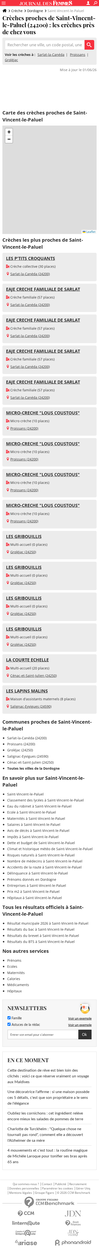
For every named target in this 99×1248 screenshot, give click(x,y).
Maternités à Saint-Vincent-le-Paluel (36, 818)
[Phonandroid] (73, 1243)
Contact (47, 1184)
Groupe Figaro (44, 1193)
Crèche (17, 10)
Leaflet (90, 232)
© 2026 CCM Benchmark (73, 1193)
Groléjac (11, 60)
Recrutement (78, 1184)
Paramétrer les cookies (57, 1188)
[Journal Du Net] (73, 1214)
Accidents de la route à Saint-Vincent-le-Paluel (44, 867)
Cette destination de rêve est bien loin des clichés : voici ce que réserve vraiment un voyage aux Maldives (48, 1076)
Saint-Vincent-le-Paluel (25, 794)
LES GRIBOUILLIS (24, 536)
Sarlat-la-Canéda (50, 54)
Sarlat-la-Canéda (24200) (30, 274)
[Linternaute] (26, 1223)
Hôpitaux (14, 991)
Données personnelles (24, 1188)
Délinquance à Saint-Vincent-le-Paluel (37, 873)
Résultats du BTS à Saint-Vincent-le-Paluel (41, 941)
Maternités (16, 972)
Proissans (77, 54)
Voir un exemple (80, 1018)
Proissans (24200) (24, 428)
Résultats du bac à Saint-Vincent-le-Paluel (40, 929)
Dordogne (35, 10)
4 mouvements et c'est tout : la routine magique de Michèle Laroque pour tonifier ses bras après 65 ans (47, 1156)
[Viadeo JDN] (73, 1233)
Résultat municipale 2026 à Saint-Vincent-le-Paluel (47, 923)
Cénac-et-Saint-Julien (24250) (33, 675)
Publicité (60, 1184)
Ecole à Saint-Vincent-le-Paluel (31, 812)
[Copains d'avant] (26, 1233)
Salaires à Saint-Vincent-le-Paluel (33, 824)
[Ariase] (26, 1242)
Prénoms (14, 960)
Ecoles (12, 966)
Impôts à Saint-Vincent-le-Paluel (33, 836)
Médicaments (18, 984)
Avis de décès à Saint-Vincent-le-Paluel (38, 830)
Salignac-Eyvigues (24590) (30, 706)
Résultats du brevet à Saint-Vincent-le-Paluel (43, 935)
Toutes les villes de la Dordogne (33, 768)
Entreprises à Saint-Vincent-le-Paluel (36, 885)
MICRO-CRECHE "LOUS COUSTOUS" (43, 413)
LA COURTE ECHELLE (27, 660)
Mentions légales (20, 1193)
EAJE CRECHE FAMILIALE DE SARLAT (43, 289)
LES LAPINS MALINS (27, 691)
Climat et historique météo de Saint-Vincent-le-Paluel (50, 849)
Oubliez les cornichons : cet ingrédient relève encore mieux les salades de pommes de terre (45, 1116)
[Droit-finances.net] (73, 1223)
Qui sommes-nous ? (26, 1184)
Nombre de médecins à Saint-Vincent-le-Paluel (44, 861)
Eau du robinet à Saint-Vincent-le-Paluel (39, 806)
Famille (16, 1018)
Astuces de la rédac (25, 1025)
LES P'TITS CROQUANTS (30, 258)
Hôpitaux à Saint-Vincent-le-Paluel (34, 897)
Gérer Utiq (83, 1188)
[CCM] (26, 1214)
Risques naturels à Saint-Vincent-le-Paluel (41, 855)
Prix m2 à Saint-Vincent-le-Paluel (33, 891)
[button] (8, 132)
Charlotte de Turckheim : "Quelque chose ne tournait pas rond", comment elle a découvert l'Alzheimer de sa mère (45, 1134)
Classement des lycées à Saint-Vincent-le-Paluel (45, 800)
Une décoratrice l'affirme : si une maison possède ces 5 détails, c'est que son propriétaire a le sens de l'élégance (48, 1097)
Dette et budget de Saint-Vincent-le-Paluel (41, 843)
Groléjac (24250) (23, 552)
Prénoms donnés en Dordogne (31, 879)
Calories (13, 978)
